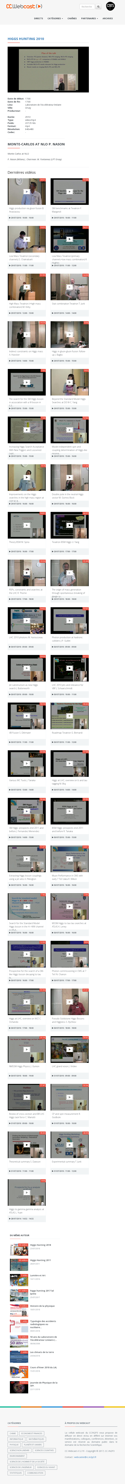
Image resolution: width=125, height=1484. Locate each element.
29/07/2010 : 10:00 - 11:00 (64, 217)
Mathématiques (36, 1439)
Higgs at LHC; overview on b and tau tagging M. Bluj (69, 782)
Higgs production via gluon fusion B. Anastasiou (26, 210)
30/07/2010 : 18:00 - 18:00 (64, 1028)
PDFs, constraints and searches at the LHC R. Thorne (26, 591)
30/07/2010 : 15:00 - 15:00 (64, 837)
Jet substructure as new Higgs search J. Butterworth (23, 686)
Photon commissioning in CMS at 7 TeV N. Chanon (69, 972)
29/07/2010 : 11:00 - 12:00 (64, 265)
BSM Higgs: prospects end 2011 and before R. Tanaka (67, 829)
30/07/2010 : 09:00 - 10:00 (22, 694)
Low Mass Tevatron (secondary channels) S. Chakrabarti (24, 258)
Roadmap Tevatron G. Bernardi (67, 732)
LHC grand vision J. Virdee (64, 1066)
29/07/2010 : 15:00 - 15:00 (64, 361)
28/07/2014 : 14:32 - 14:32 (22, 1218)
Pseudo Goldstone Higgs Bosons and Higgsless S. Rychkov (68, 1020)
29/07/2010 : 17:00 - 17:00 (64, 551)
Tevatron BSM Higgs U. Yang (65, 542)
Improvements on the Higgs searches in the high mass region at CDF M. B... (26, 496)
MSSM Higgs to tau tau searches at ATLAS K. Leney (69, 925)
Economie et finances (31, 1433)
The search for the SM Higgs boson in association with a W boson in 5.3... (26, 400)
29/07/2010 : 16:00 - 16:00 (22, 503)
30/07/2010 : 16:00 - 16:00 (22, 885)
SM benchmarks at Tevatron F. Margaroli (67, 210)
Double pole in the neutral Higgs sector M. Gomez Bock (68, 496)
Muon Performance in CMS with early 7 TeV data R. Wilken (67, 877)
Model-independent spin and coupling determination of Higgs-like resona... (69, 448)
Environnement (17, 1456)
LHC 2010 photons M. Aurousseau (26, 637)
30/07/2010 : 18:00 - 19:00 (22, 1075)
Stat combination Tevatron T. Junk (68, 303)
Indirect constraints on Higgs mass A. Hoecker (26, 353)
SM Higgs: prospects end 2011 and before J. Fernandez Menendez (26, 829)
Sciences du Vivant (46, 1467)
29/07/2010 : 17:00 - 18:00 (22, 599)
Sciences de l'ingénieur (21, 1467)
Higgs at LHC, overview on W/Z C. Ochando (25, 1020)
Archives (108, 18)
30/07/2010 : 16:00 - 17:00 (22, 980)
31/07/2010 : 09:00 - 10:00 (22, 1123)
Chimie (13, 1433)
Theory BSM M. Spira (19, 542)
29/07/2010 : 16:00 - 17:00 (22, 551)
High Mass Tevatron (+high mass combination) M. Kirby (25, 305)
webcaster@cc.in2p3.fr (85, 1457)
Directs (38, 18)
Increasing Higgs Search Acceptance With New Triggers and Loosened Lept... (26, 448)
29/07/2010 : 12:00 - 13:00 (22, 313)
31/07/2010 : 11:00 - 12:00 (64, 1171)
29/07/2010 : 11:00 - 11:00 (22, 265)
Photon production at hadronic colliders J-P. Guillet (67, 639)
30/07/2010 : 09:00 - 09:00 (22, 647)
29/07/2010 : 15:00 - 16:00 (64, 456)
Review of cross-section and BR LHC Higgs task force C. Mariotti (26, 1115)
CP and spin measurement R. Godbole (66, 1115)
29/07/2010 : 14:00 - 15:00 (22, 361)
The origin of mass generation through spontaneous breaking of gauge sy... (68, 591)
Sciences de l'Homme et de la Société (27, 1461)
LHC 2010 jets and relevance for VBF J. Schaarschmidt (67, 686)
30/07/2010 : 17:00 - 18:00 (22, 1028)
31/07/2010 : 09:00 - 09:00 (64, 1075)
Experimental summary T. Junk (66, 1161)
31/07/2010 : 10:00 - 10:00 (64, 1123)
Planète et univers (33, 1444)
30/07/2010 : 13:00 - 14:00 (22, 789)
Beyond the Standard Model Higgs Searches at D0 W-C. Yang (69, 400)
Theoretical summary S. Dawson (25, 1161)
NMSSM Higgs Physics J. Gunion (24, 1066)
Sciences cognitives (44, 1450)
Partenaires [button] (88, 18)
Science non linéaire (19, 1450)
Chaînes (72, 18)
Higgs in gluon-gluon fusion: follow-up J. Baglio (69, 353)
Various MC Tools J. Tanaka (22, 780)
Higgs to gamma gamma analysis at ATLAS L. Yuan (26, 1211)
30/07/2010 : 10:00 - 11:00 (64, 694)
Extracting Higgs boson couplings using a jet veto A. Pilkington (25, 877)
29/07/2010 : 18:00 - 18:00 (64, 599)
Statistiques (16, 1473)
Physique (14, 1444)
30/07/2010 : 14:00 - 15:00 (22, 837)
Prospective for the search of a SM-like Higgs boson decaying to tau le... (26, 972)
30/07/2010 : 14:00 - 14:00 (64, 789)
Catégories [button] (54, 18)
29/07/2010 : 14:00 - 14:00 (64, 313)
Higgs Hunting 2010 (26, 38)
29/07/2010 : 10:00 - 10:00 (22, 217)
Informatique (16, 1439)
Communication (35, 1473)
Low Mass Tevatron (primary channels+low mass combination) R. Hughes (69, 258)
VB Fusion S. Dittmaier (20, 732)
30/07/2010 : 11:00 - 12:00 (64, 742)
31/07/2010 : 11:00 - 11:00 (22, 1171)
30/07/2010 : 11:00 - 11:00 (22, 742)
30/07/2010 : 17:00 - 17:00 (64, 980)
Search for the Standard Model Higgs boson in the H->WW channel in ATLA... (26, 925)
